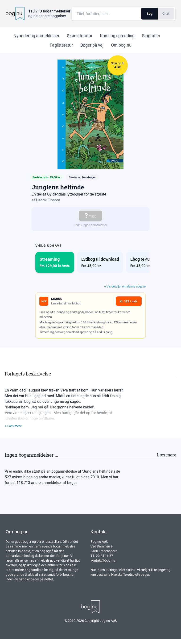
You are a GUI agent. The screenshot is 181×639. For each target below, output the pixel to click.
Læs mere (166, 455)
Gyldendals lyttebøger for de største (76, 194)
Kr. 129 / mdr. (129, 301)
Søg (149, 14)
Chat (165, 14)
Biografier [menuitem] (151, 35)
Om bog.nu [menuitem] (121, 45)
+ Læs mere (13, 426)
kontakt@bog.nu (102, 560)
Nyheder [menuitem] (36, 35)
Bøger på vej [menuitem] (91, 45)
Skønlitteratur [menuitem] (79, 35)
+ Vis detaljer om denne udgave (125, 286)
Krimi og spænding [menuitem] (117, 35)
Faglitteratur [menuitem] (61, 45)
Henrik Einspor (48, 200)
